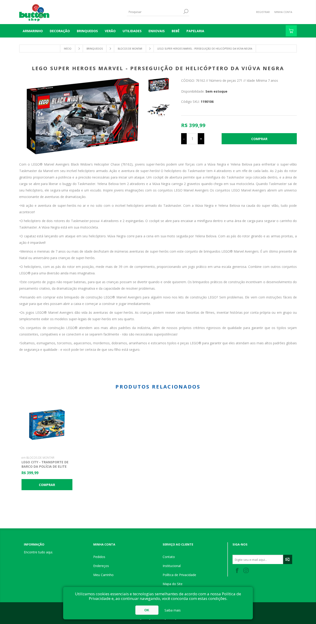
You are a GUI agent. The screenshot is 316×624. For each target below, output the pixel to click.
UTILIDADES (132, 31)
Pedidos (99, 557)
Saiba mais (172, 610)
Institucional (172, 566)
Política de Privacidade (179, 575)
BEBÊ (176, 31)
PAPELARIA (195, 31)
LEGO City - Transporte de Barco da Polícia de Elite (45, 464)
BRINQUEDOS (87, 31)
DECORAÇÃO (60, 31)
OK (146, 610)
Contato (169, 557)
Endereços (101, 566)
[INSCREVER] (287, 559)
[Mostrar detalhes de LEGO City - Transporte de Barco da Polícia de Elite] (47, 424)
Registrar (263, 12)
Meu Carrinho (103, 575)
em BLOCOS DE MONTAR (38, 458)
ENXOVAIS (157, 31)
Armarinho (33, 31)
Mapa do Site (173, 584)
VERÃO (110, 31)
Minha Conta (283, 12)
